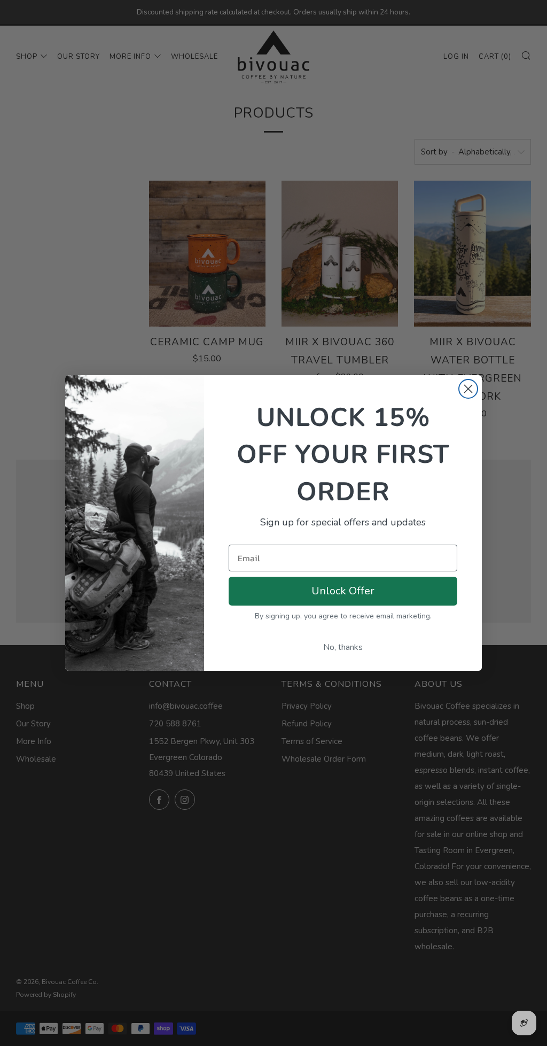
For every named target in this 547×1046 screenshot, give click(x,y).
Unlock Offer (342, 591)
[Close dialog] (468, 388)
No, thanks (343, 647)
